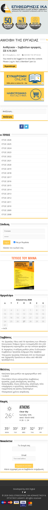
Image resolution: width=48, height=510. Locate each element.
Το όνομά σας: (24, 445)
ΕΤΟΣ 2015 (6, 185)
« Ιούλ (4, 328)
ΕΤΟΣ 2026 (6, 140)
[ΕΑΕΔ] (24, 8)
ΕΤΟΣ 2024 (6, 148)
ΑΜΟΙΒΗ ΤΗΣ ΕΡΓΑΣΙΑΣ (32, 55)
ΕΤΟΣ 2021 (6, 160)
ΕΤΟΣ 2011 (6, 202)
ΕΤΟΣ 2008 (6, 214)
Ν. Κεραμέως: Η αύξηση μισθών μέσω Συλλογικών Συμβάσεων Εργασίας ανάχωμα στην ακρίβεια (23, 350)
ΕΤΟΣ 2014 (6, 189)
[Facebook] (21, 126)
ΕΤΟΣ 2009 (6, 210)
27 (24, 321)
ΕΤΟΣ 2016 (6, 181)
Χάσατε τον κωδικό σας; (13, 248)
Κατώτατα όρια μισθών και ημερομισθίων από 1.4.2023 (21, 374)
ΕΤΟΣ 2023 (6, 152)
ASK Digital (30, 489)
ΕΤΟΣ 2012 (6, 198)
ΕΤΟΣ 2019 (6, 169)
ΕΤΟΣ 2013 (6, 193)
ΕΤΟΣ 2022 (6, 156)
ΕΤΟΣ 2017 (6, 177)
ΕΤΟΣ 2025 (6, 144)
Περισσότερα (10, 66)
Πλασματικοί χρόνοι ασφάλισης (15, 391)
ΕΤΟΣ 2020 (6, 164)
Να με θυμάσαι (22, 242)
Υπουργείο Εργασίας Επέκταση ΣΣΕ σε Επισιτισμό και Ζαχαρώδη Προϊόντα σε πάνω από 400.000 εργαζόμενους (23, 357)
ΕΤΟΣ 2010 (6, 206)
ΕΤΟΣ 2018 (6, 173)
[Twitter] (26, 126)
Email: (24, 455)
